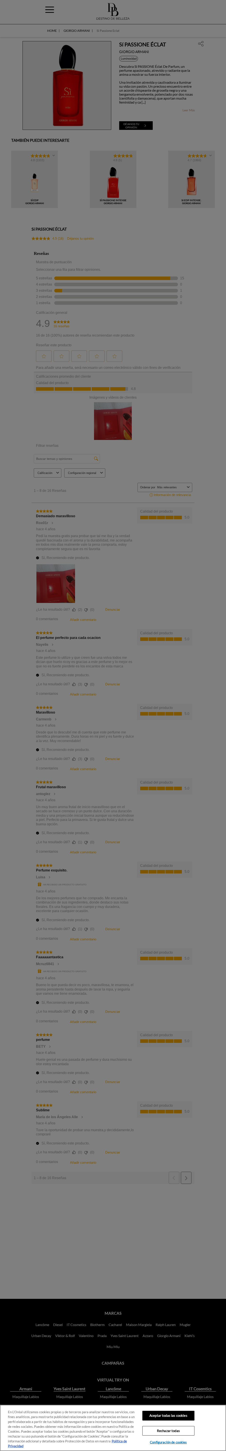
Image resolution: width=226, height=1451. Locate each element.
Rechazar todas (168, 1431)
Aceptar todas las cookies (168, 1415)
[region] (113, 1428)
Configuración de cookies (168, 1442)
